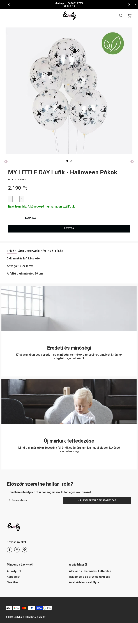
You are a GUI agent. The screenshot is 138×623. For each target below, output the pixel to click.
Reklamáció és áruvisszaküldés (89, 576)
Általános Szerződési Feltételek (90, 571)
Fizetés (69, 228)
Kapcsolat (13, 576)
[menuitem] (35, 571)
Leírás (12, 251)
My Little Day (17, 179)
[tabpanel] (67, 161)
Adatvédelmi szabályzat (85, 582)
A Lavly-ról (14, 571)
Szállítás (55, 251)
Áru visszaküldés (32, 251)
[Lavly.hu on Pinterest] (24, 551)
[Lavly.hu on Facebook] (9, 551)
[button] (30, 218)
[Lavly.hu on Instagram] (17, 551)
